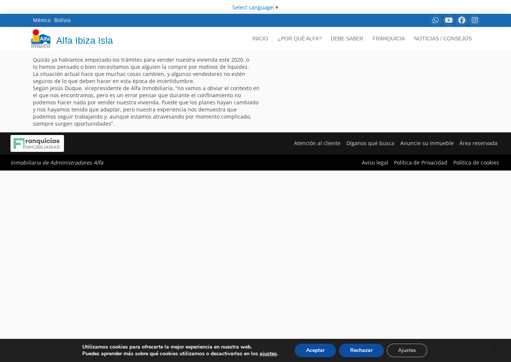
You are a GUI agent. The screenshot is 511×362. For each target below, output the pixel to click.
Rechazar (361, 350)
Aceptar (315, 350)
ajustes (268, 353)
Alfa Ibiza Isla (84, 40)
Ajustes (407, 350)
